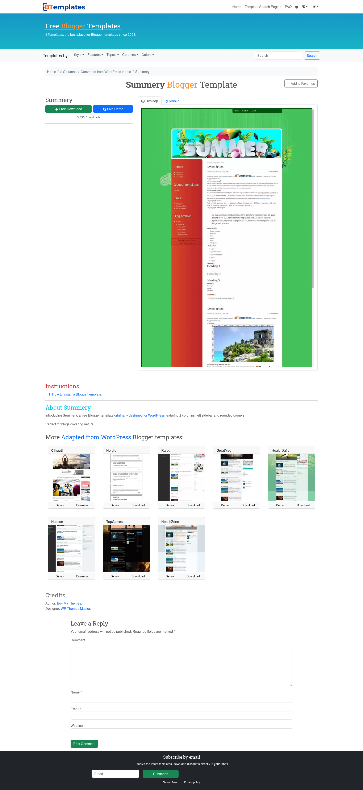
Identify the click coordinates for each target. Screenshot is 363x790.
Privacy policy (192, 782)
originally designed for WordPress (139, 415)
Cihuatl (57, 450)
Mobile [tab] (173, 100)
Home (236, 6)
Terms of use (170, 782)
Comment (78, 640)
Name (76, 692)
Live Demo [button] (114, 108)
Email (76, 708)
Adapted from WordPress (96, 437)
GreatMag (224, 450)
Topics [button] (111, 54)
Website (77, 725)
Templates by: (56, 55)
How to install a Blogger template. (77, 394)
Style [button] (78, 54)
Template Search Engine (263, 6)
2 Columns (68, 71)
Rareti (165, 450)
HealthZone (170, 521)
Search (312, 55)
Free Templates (83, 25)
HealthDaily (280, 450)
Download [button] (82, 505)
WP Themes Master (75, 608)
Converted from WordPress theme (106, 71)
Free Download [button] (70, 108)
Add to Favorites (302, 83)
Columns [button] (129, 54)
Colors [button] (146, 54)
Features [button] (94, 54)
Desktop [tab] (151, 100)
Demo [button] (60, 505)
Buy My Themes (69, 603)
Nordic (111, 450)
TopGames (114, 521)
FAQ (288, 6)
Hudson (57, 521)
